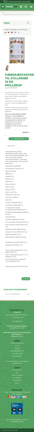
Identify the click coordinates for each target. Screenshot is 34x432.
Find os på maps (17, 353)
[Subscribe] (28, 294)
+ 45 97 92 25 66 (17, 317)
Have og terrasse (17, 375)
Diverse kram (17, 380)
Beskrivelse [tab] (11, 146)
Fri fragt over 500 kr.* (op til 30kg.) (19, 1)
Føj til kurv (18, 138)
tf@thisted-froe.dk (17, 336)
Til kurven (25, 278)
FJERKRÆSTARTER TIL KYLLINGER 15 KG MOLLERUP (17, 14)
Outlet (17, 383)
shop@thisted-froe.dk (17, 328)
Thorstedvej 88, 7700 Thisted (17, 315)
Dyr (17, 372)
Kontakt (17, 348)
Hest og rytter (17, 370)
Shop (3, 13)
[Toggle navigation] (31, 7)
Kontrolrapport (17, 356)
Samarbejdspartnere (17, 351)
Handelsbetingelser (17, 343)
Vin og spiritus (17, 377)
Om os (17, 345)
